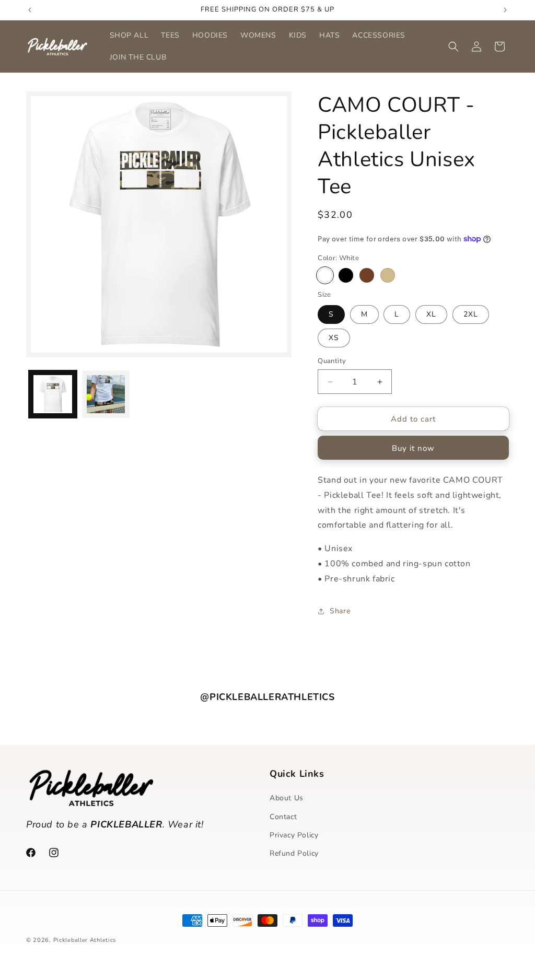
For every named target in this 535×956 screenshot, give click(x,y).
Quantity (332, 361)
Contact (283, 817)
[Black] (346, 275)
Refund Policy (294, 853)
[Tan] (387, 275)
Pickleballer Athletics (84, 940)
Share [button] (340, 611)
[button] (453, 46)
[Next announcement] (505, 10)
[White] (325, 275)
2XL (470, 314)
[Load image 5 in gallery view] (106, 394)
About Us (287, 798)
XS (334, 338)
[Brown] (366, 275)
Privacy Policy (294, 835)
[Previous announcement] (29, 10)
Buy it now (413, 448)
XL (431, 314)
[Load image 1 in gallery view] (53, 394)
